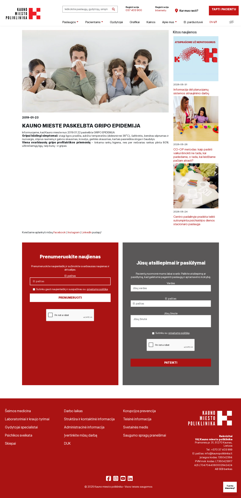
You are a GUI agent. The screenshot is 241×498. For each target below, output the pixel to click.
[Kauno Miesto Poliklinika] (22, 14)
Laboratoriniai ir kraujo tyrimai (27, 419)
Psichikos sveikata (18, 435)
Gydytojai (116, 22)
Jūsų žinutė (170, 313)
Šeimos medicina (18, 411)
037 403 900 (134, 10)
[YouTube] (122, 478)
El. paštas (70, 275)
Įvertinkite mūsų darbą (80, 435)
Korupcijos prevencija (139, 411)
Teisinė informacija (137, 419)
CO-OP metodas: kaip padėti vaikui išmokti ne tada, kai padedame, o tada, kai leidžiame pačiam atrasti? (194, 154)
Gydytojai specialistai (21, 427)
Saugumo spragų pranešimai (144, 435)
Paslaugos (69, 22)
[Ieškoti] (113, 9)
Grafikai (135, 22)
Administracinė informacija (84, 427)
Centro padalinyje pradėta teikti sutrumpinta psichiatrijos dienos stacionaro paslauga (194, 220)
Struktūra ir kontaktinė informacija (89, 419)
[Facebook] (108, 478)
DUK (67, 443)
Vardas (171, 283)
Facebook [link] (59, 232)
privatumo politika (97, 289)
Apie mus (168, 22)
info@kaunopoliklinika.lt (218, 453)
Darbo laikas (73, 411)
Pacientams (93, 22)
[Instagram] (115, 478)
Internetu (160, 10)
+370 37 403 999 (221, 449)
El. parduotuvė (193, 22)
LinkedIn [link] (87, 232)
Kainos (150, 22)
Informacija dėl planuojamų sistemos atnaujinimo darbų (191, 91)
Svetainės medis (135, 427)
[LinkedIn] (130, 478)
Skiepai (10, 443)
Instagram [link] (74, 232)
